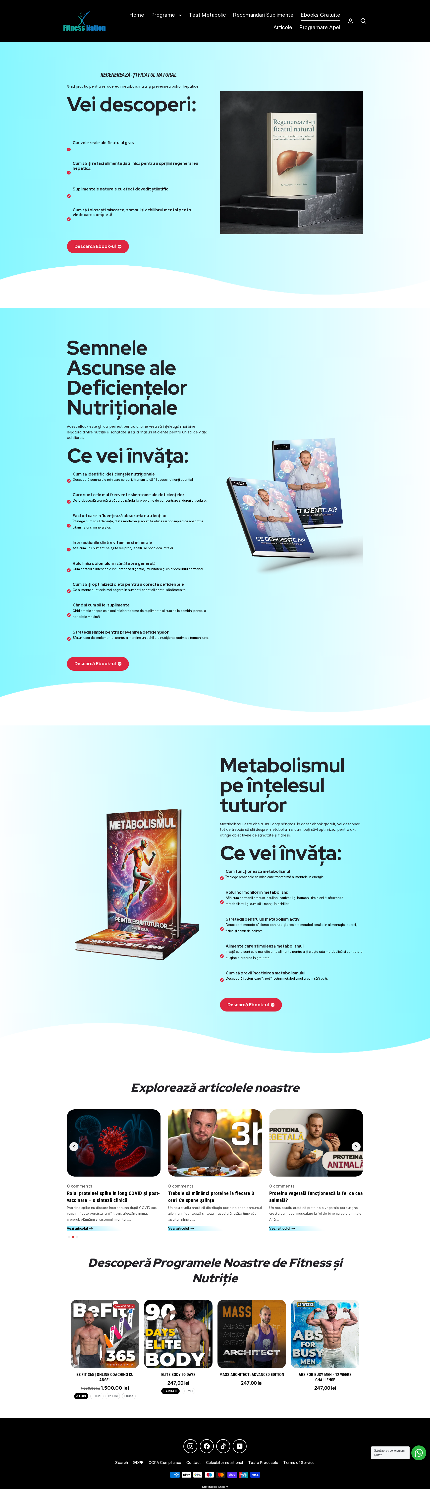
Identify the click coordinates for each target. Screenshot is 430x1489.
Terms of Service (299, 1462)
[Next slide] (356, 1146)
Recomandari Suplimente (263, 14)
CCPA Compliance (165, 1462)
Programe (164, 14)
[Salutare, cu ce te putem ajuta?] (418, 1452)
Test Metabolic (207, 14)
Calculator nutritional (224, 1462)
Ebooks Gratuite (320, 14)
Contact (193, 1462)
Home (136, 14)
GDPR (138, 1462)
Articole (282, 27)
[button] (69, 1237)
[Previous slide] (73, 1146)
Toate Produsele (263, 1462)
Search (121, 1462)
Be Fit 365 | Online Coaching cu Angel (104, 1377)
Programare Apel (320, 27)
